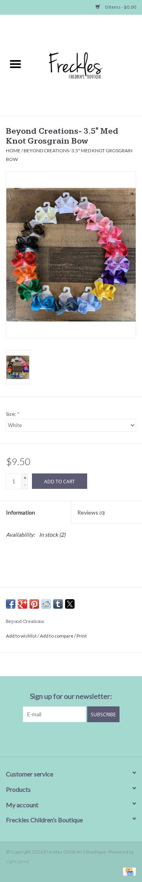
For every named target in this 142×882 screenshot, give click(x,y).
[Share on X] (70, 604)
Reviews (91, 512)
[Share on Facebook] (10, 604)
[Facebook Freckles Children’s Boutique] (29, 738)
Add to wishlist (21, 636)
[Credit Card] (128, 871)
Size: (12, 414)
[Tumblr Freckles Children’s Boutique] (98, 738)
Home (13, 150)
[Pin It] (34, 604)
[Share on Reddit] (46, 604)
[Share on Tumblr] (58, 604)
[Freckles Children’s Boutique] (86, 64)
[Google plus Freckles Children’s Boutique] (57, 738)
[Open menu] (15, 64)
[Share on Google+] (22, 604)
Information (20, 512)
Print (82, 636)
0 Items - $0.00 (120, 7)
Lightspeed (17, 861)
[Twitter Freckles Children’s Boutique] (43, 738)
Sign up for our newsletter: (71, 696)
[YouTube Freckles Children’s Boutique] (84, 738)
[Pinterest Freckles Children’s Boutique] (71, 738)
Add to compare (57, 636)
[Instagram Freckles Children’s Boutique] (112, 738)
